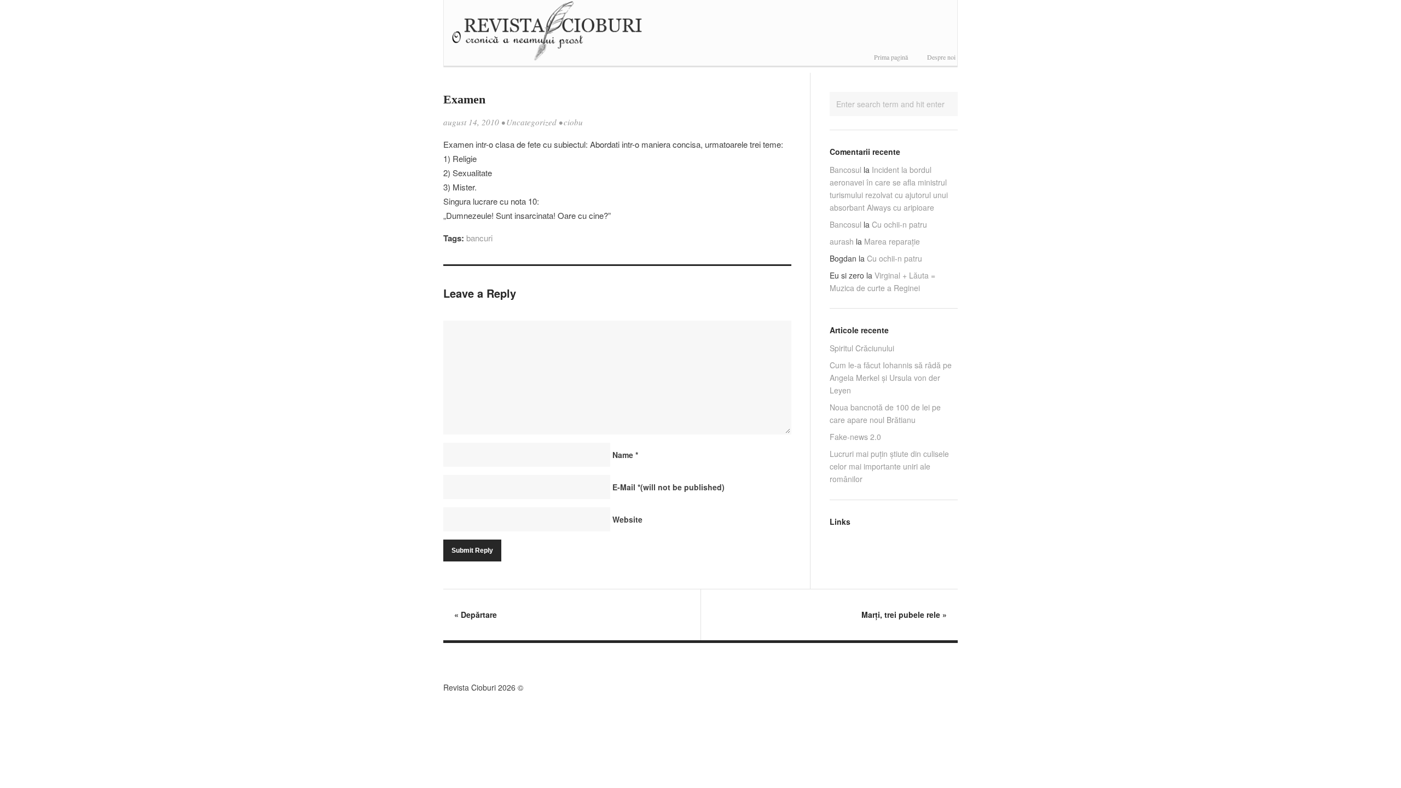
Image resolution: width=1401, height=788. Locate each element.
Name (625, 454)
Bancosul (845, 169)
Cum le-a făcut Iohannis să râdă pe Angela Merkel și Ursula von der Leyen (891, 378)
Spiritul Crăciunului (862, 348)
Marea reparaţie (892, 241)
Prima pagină (891, 57)
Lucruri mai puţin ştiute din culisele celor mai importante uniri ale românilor (889, 466)
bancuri (479, 238)
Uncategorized (531, 122)
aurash (842, 241)
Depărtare (475, 614)
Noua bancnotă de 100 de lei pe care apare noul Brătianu (885, 413)
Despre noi (941, 57)
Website (627, 519)
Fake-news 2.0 (855, 436)
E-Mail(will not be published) (668, 487)
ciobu (573, 122)
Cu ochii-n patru (899, 224)
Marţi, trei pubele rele (904, 614)
